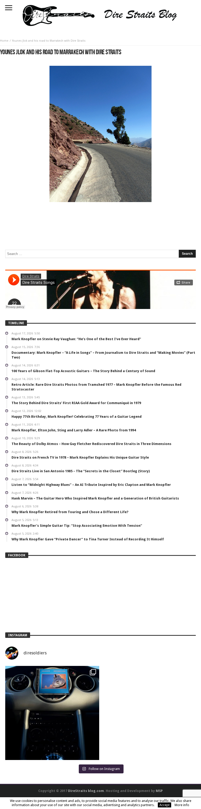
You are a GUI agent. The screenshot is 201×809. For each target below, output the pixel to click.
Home (4, 40)
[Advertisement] (100, 218)
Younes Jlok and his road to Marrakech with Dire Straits (49, 40)
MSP (159, 791)
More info (182, 805)
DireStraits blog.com (86, 791)
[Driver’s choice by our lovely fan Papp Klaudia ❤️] (52, 713)
